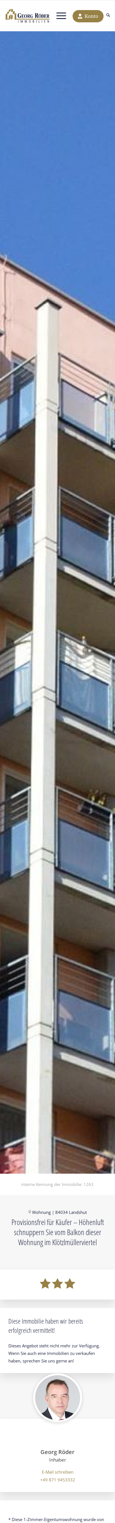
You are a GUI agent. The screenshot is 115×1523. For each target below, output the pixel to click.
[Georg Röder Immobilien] (28, 16)
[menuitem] (108, 15)
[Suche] (108, 15)
